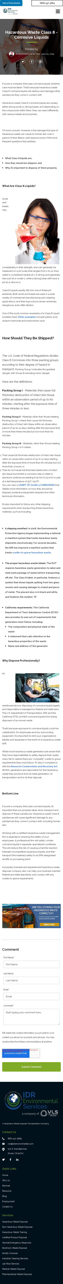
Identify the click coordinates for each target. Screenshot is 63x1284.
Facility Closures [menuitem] (10, 1253)
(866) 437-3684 (47, 3)
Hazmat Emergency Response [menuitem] (16, 1243)
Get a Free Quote (11, 3)
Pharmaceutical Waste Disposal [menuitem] (17, 1274)
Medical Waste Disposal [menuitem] (13, 1269)
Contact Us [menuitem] (7, 1207)
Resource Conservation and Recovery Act (34, 766)
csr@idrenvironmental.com (20, 1144)
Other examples (27, 317)
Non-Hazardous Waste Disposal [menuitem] (17, 1227)
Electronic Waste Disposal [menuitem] (14, 1248)
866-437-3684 (15, 1138)
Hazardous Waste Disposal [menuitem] (15, 1222)
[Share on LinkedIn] (40, 61)
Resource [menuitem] (6, 1191)
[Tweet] (23, 61)
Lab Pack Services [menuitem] (10, 1264)
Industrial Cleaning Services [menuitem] (15, 1258)
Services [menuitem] (6, 1186)
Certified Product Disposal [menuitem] (14, 1237)
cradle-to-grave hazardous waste (31, 552)
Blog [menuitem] (4, 1196)
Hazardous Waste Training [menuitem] (14, 1232)
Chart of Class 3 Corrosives (36, 485)
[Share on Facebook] (31, 61)
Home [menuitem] (5, 1175)
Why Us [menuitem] (6, 1180)
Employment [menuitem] (8, 1201)
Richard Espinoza (24, 54)
